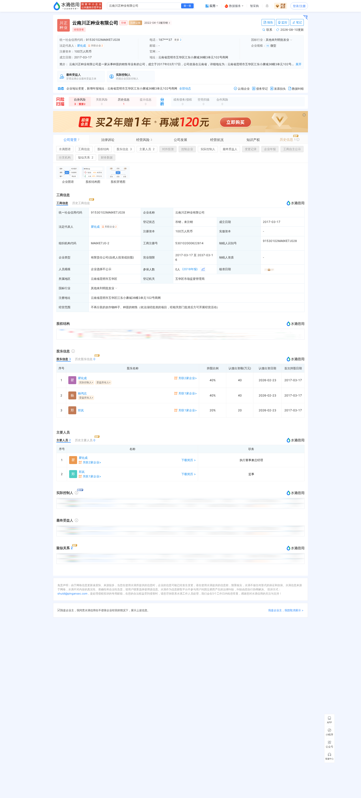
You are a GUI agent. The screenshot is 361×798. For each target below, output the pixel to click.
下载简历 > (188, 460)
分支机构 (65, 157)
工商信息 (84, 149)
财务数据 (107, 157)
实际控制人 (208, 149)
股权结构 (103, 149)
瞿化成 (81, 45)
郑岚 (81, 410)
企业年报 (270, 149)
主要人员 (147, 149)
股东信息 (124, 149)
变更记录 (251, 149)
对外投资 (168, 149)
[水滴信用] (66, 6)
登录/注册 (299, 6)
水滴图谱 (65, 149)
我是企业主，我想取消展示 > (286, 610)
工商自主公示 (292, 149)
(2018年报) (190, 269)
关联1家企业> (187, 393)
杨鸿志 (82, 393)
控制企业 (187, 149)
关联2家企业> (187, 378)
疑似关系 (85, 157)
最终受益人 (230, 149)
